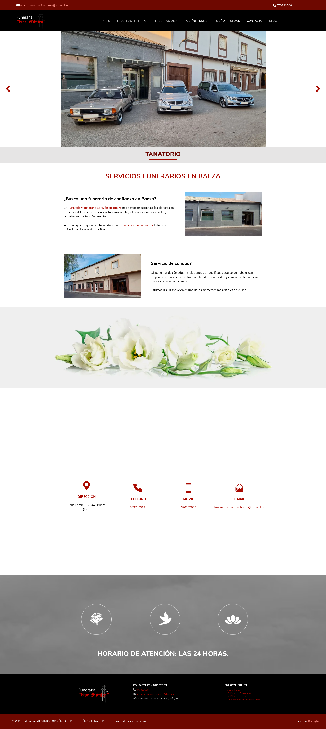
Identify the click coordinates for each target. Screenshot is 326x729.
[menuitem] (106, 20)
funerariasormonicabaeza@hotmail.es (44, 5)
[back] (8, 89)
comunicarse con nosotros (136, 225)
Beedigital (313, 721)
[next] (318, 89)
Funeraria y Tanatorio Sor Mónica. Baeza (95, 207)
